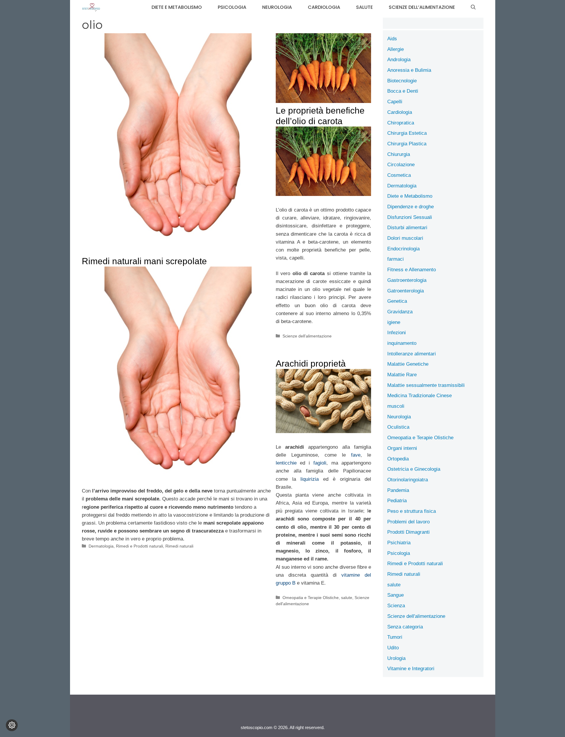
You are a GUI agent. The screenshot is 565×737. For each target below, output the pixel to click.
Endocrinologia (403, 249)
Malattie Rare (402, 374)
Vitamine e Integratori (410, 668)
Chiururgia (398, 154)
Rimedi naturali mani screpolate (144, 261)
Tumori (394, 637)
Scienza (396, 605)
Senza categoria (405, 627)
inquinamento (401, 343)
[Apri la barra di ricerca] (473, 7)
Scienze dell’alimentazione (422, 7)
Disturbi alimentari (407, 227)
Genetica (397, 301)
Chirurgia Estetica (407, 133)
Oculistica (398, 427)
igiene (393, 322)
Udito (393, 648)
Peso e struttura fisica (411, 511)
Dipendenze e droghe (410, 206)
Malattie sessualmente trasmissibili (426, 385)
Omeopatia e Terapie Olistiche (310, 597)
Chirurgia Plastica (406, 144)
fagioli (319, 463)
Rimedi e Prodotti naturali (139, 546)
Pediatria (397, 500)
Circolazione (401, 164)
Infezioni (396, 332)
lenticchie (286, 463)
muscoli (395, 406)
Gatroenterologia (405, 291)
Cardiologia (324, 7)
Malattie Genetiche (407, 364)
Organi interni (402, 448)
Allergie (395, 49)
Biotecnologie (402, 81)
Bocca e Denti (402, 91)
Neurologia (277, 7)
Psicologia (232, 7)
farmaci (395, 259)
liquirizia (309, 479)
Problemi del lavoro (408, 522)
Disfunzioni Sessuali (409, 217)
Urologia (396, 658)
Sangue (395, 595)
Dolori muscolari (405, 238)
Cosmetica (399, 175)
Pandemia (398, 490)
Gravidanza (400, 312)
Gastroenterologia (406, 280)
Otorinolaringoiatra (407, 480)
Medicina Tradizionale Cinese (419, 395)
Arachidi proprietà (311, 363)
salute (364, 7)
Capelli (394, 101)
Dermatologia (101, 546)
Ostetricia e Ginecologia (413, 469)
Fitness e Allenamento (411, 269)
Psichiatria (399, 542)
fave (355, 455)
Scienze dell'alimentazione (307, 336)
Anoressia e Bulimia (409, 70)
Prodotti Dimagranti (408, 532)
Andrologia (399, 59)
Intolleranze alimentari (411, 354)
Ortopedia (398, 459)
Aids (392, 38)
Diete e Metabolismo (177, 7)
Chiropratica (400, 123)
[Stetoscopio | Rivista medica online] (91, 7)
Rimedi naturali (179, 546)
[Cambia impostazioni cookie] (12, 725)
